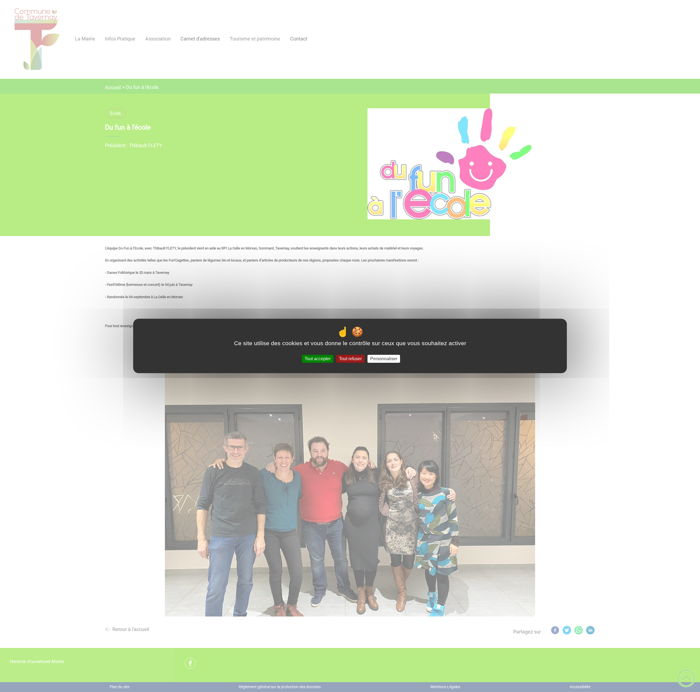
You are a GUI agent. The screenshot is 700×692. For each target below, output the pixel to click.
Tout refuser (350, 358)
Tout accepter (318, 358)
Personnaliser (383, 358)
